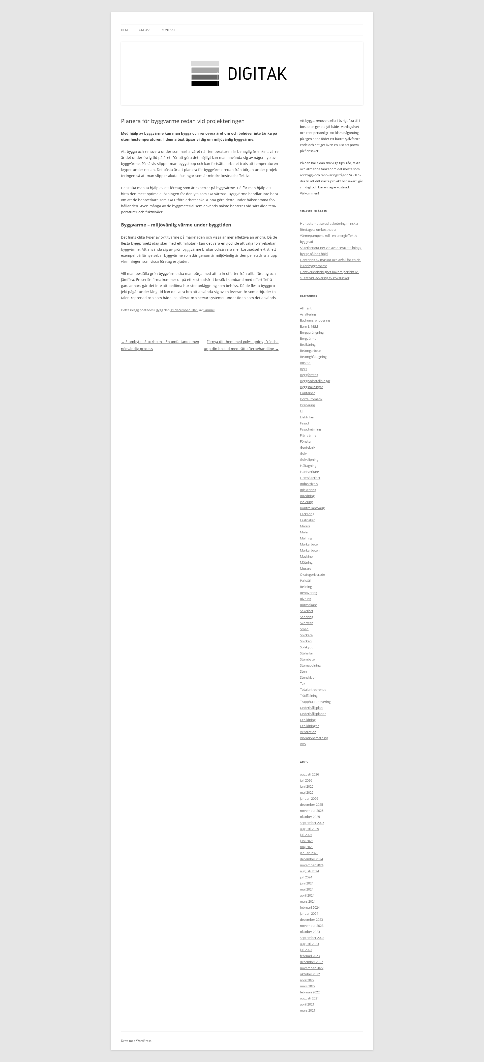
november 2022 (311, 968)
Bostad (305, 362)
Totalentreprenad (313, 689)
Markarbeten (310, 550)
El (301, 411)
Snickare (306, 635)
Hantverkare (309, 471)
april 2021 (307, 1004)
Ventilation (308, 732)
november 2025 (311, 810)
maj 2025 (306, 847)
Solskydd (307, 647)
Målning (306, 538)
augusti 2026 (309, 774)
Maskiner (307, 556)
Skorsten (306, 623)
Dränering (307, 405)
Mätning (306, 562)
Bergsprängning (312, 332)
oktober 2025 (310, 816)
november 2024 (311, 865)
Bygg (159, 310)
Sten (303, 671)
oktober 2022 (310, 974)
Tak (302, 683)
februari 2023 (310, 956)
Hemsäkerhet (310, 477)
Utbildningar (309, 726)
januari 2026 (309, 798)
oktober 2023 (310, 931)
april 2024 (307, 895)
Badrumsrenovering (315, 320)
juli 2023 (306, 950)
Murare (305, 568)
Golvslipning (309, 459)
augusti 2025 (309, 828)
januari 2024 (309, 913)
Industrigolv (309, 483)
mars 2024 (307, 901)
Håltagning (308, 465)
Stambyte (307, 659)
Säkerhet (306, 611)
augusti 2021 (309, 998)
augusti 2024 (309, 871)
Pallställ (305, 580)
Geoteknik (307, 447)
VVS (303, 744)
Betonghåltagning (313, 356)
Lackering (307, 514)
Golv (303, 453)
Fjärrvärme (308, 435)
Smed (304, 629)
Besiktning (308, 344)
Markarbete (309, 544)
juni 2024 (306, 883)
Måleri (304, 532)
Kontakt (168, 30)
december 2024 (311, 859)
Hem (124, 30)
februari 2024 (310, 907)
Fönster (306, 441)
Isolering (306, 502)
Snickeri (306, 641)
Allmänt (306, 308)
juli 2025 (306, 835)
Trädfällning (309, 695)
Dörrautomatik (311, 399)
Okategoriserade (312, 574)
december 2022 (311, 962)
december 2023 (311, 919)
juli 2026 (306, 780)
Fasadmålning (310, 429)
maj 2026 (306, 792)
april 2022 (307, 980)
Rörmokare (308, 604)
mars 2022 (307, 986)
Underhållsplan (311, 707)
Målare (305, 526)
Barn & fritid (309, 326)
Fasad (304, 423)
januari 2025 (309, 853)
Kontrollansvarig (312, 508)
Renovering (308, 592)
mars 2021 (307, 1010)
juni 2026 (306, 786)
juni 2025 (306, 841)
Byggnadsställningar (315, 381)
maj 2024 (306, 889)
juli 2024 (306, 877)
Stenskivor (308, 677)
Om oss (144, 30)
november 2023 (311, 925)
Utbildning (308, 719)
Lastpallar (307, 520)
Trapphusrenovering (315, 701)
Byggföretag (309, 374)
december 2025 (311, 804)
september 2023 (312, 937)
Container (307, 393)
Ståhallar (306, 653)
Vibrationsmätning (314, 738)
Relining (306, 586)
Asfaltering (308, 314)
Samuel (209, 310)
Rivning (305, 598)
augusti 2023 (309, 943)
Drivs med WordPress (136, 1041)
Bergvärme (308, 338)
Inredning (307, 496)
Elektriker (307, 417)
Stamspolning (310, 665)
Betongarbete (310, 350)
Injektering (308, 489)
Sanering (306, 617)
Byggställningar (311, 387)
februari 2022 (310, 992)
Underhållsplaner (313, 713)
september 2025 (312, 822)
